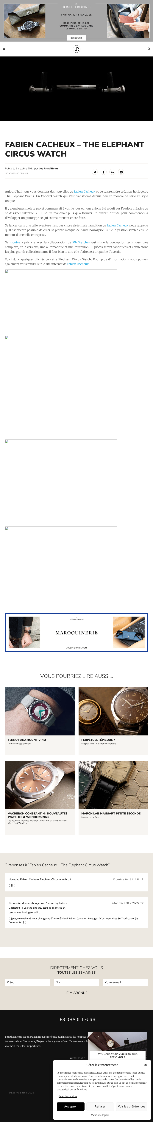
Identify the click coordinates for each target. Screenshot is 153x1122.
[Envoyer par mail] (121, 172)
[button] (145, 1065)
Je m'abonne (76, 993)
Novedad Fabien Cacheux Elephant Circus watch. (38, 879)
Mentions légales (100, 1115)
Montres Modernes (16, 173)
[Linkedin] (112, 172)
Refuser (100, 1106)
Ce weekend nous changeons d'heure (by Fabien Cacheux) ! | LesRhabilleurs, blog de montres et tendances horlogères (38, 907)
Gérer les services (68, 1096)
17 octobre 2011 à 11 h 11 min (128, 879)
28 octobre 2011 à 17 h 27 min (128, 903)
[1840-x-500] (76, 651)
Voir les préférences (131, 1106)
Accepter (70, 1106)
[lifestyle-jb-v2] (76, 21)
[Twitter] (95, 172)
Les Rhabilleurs (48, 168)
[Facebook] (104, 172)
